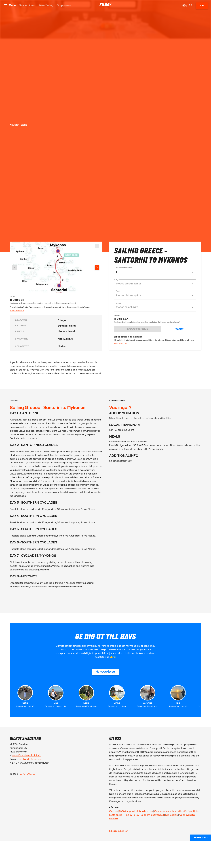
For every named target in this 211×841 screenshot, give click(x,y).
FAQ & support (127, 811)
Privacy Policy (131, 815)
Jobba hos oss (145, 811)
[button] (155, 272)
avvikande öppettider (30, 759)
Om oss (113, 811)
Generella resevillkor (165, 811)
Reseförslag (45, 5)
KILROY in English (118, 831)
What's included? (17, 310)
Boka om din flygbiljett (152, 815)
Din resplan (171, 815)
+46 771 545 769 (26, 774)
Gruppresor (64, 5)
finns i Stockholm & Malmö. (26, 755)
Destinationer (27, 5)
